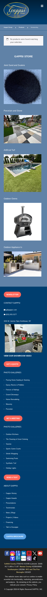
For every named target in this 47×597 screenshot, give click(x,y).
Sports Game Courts (13, 449)
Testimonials (10, 508)
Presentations (11, 503)
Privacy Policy (32, 585)
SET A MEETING (13, 418)
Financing (9, 522)
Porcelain (9, 409)
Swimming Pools (12, 458)
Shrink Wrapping (12, 454)
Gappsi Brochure (14, 536)
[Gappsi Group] (16, 10)
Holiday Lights (11, 468)
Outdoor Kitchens (12, 434)
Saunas (8, 444)
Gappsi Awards (11, 498)
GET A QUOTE (12, 364)
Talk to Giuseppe (12, 527)
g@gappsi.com (11, 310)
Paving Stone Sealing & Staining (18, 380)
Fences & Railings (12, 390)
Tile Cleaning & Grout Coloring (17, 439)
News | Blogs (10, 513)
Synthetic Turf (11, 463)
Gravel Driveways (12, 395)
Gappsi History (11, 493)
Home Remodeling (12, 399)
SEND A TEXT (12, 477)
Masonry (9, 404)
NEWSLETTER (12, 295)
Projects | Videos (12, 517)
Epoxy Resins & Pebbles (15, 385)
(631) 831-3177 (11, 314)
